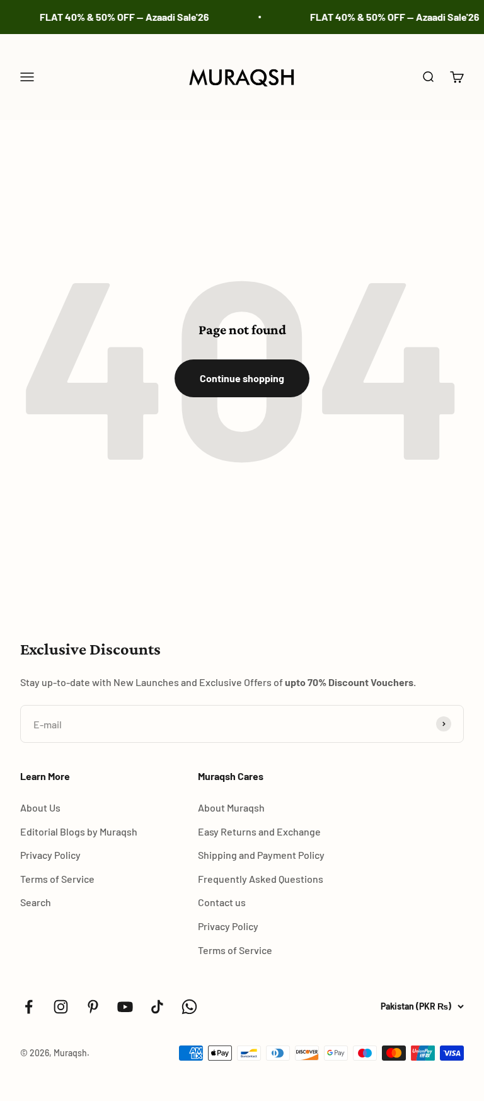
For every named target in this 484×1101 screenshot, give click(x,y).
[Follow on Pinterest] (92, 1006)
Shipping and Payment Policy (261, 855)
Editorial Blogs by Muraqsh (78, 831)
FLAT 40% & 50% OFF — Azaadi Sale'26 (120, 17)
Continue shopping (242, 378)
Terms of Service (57, 879)
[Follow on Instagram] (60, 1006)
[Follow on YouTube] (125, 1006)
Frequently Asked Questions (260, 879)
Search (35, 902)
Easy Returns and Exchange (259, 831)
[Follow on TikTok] (157, 1006)
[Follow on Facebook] (28, 1006)
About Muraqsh (231, 807)
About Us (40, 807)
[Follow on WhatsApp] (189, 1006)
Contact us (222, 902)
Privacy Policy (50, 855)
